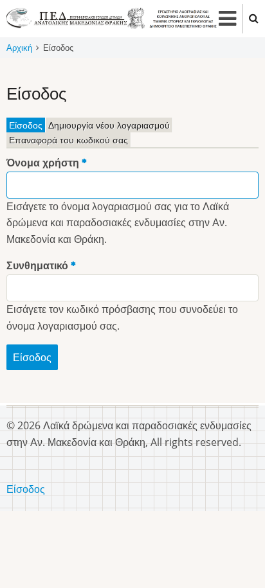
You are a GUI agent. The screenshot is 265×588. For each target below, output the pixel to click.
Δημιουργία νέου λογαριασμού (109, 125)
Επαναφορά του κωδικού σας (68, 140)
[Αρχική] (111, 17)
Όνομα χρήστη (42, 163)
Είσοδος (27, 125)
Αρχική (19, 47)
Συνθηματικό (37, 265)
